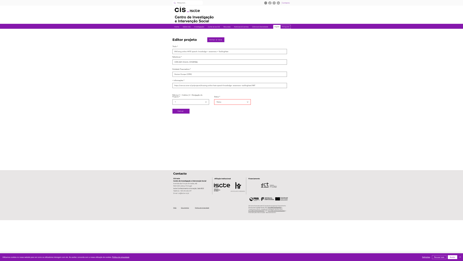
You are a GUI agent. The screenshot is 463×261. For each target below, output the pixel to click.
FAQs (174, 208)
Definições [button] (426, 257)
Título (174, 46)
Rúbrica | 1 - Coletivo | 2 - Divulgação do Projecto (187, 96)
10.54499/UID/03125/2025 (274, 207)
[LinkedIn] (278, 2)
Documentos (185, 208)
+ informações (177, 80)
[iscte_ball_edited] (265, 2)
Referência (176, 57)
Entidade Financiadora (180, 69)
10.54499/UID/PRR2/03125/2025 (276, 210)
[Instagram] (274, 2)
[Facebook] (269, 2)
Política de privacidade (202, 208)
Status (216, 97)
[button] (199, 27)
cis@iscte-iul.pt (183, 193)
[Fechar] (460, 257)
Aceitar (452, 257)
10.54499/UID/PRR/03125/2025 (256, 210)
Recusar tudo (439, 257)
